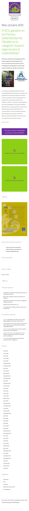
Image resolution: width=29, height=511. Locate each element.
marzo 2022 (6, 396)
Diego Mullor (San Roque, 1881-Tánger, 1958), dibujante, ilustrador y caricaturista (14, 320)
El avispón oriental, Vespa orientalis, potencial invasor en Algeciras (14, 329)
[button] (8, 79)
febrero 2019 (6, 445)
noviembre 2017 (7, 455)
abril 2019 (5, 440)
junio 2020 (5, 418)
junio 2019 (5, 435)
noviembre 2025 (7, 366)
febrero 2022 (6, 398)
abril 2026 (5, 356)
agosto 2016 (6, 465)
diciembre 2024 (6, 376)
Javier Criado (6, 323)
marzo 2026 (6, 358)
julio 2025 (5, 368)
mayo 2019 (5, 438)
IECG (4, 482)
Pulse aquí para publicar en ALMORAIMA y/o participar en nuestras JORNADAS (14, 132)
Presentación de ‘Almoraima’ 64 (10, 304)
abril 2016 (5, 468)
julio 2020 (5, 416)
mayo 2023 (5, 388)
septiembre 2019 (7, 433)
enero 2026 (5, 361)
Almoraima (5, 479)
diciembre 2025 (6, 363)
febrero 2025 (6, 373)
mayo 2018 (5, 453)
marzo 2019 (6, 443)
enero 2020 (5, 428)
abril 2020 (5, 423)
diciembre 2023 (6, 383)
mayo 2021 (5, 408)
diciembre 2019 (6, 431)
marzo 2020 (6, 425)
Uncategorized (6, 489)
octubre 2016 (6, 463)
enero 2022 (5, 401)
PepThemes (16, 502)
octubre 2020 (6, 411)
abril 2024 (5, 381)
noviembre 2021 (7, 405)
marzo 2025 (6, 371)
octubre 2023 (6, 386)
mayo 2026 (5, 353)
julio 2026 (5, 351)
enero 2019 (5, 448)
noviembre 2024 (7, 378)
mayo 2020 (5, 420)
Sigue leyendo (5, 122)
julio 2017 (5, 460)
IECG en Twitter (5, 274)
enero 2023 (5, 391)
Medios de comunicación (9, 487)
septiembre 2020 (7, 413)
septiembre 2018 (7, 450)
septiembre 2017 (7, 458)
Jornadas (5, 484)
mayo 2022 (5, 393)
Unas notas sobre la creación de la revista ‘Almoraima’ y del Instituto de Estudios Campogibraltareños (13, 249)
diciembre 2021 (6, 403)
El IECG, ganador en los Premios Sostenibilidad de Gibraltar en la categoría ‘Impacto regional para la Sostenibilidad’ (13, 42)
